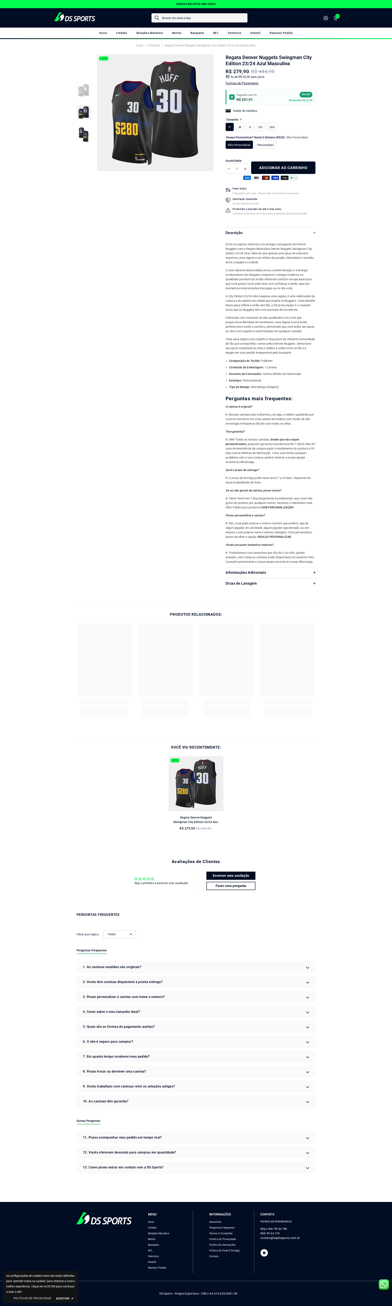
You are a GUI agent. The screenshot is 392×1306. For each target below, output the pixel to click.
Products (154, 45)
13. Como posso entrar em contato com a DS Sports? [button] (123, 1167)
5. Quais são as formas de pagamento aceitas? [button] (119, 1027)
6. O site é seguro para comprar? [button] (108, 1042)
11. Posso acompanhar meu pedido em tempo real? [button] (122, 1137)
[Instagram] (264, 1253)
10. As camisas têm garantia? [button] (105, 1101)
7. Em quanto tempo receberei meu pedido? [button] (116, 1056)
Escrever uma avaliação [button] (231, 876)
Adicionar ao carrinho (283, 168)
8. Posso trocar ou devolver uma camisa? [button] (114, 1071)
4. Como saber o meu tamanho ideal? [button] (111, 1012)
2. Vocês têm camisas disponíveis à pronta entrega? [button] (123, 982)
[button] (119, 934)
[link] (104, 702)
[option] (196, 4)
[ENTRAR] (325, 18)
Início (139, 45)
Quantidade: (234, 160)
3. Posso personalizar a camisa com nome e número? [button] (124, 997)
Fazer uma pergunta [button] (231, 886)
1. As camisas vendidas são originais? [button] (112, 967)
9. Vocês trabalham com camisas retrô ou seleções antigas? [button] (129, 1086)
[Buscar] (199, 17)
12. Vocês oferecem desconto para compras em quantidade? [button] (129, 1152)
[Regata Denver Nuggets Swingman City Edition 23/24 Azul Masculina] (196, 783)
